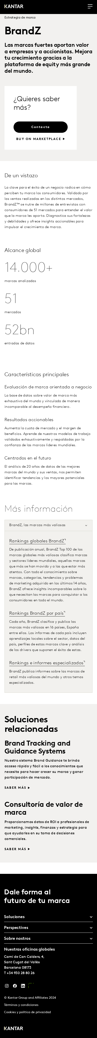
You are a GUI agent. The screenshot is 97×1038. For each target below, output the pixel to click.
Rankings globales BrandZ (36, 541)
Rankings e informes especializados (46, 663)
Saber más (15, 788)
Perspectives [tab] (16, 928)
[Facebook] (15, 987)
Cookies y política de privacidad (27, 1012)
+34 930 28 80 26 (21, 973)
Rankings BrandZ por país (36, 613)
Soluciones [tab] (14, 917)
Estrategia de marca (20, 17)
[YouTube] (31, 987)
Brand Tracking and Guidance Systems (37, 747)
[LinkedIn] (23, 987)
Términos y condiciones (21, 1005)
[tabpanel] (48, 612)
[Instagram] (6, 987)
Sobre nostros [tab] (17, 939)
